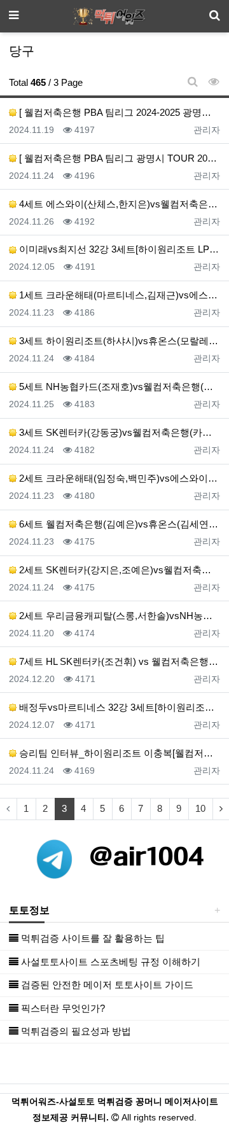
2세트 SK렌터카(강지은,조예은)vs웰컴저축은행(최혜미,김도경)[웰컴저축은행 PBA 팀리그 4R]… (118, 569)
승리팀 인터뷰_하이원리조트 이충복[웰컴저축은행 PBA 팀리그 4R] (118, 753)
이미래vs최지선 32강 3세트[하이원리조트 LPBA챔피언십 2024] (118, 249)
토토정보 (29, 910)
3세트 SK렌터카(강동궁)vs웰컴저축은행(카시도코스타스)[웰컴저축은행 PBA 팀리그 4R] (118, 432)
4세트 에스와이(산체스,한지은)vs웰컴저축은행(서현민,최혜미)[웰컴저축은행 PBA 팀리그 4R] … (118, 204)
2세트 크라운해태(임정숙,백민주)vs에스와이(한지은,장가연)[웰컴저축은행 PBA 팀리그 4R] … (118, 478)
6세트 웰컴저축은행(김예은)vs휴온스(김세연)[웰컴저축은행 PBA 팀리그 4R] (118, 524)
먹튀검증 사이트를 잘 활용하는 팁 (91, 938)
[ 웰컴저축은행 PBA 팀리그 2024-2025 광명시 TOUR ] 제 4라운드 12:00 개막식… (118, 112)
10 (200, 808)
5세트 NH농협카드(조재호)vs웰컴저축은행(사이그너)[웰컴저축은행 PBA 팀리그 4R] (118, 386)
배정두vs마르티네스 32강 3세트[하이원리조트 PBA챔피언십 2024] (118, 707)
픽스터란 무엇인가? (61, 1008)
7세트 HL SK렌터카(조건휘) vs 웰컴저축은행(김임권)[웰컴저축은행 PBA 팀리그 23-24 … (118, 661)
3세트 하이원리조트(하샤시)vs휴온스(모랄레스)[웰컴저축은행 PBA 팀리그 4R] (118, 340)
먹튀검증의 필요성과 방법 (74, 1031)
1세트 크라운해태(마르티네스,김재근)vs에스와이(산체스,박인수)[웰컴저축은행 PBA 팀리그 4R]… (118, 294)
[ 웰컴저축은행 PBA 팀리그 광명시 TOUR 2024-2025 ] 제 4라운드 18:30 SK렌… (118, 158)
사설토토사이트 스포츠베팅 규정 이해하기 (109, 961)
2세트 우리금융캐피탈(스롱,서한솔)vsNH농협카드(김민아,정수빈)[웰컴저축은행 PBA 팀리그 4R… (118, 615)
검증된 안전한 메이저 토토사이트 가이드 (105, 984)
